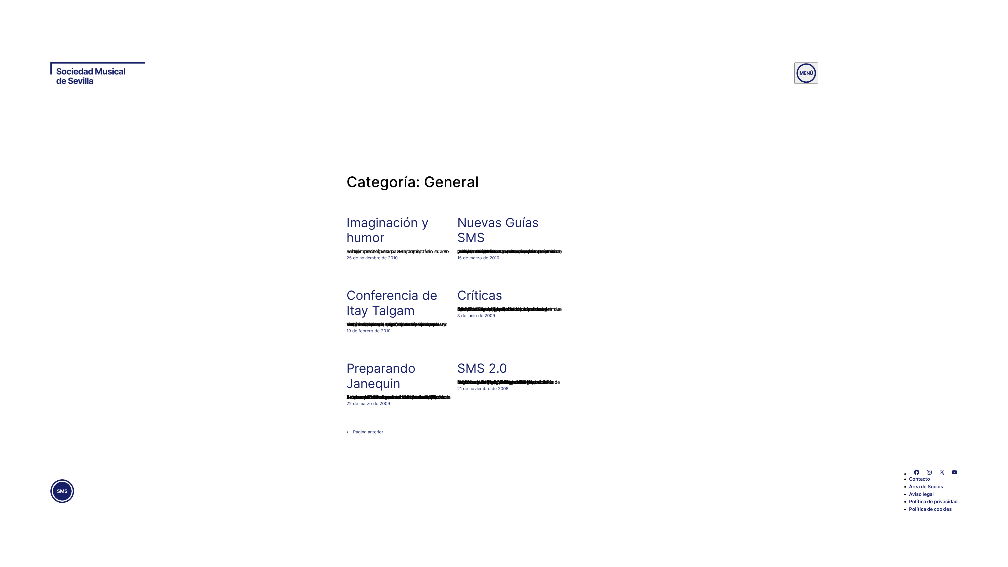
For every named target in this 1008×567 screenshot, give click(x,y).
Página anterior (364, 431)
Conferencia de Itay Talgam (391, 303)
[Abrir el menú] (806, 73)
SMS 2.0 (482, 368)
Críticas (479, 295)
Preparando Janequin (381, 376)
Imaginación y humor (387, 230)
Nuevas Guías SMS (498, 230)
